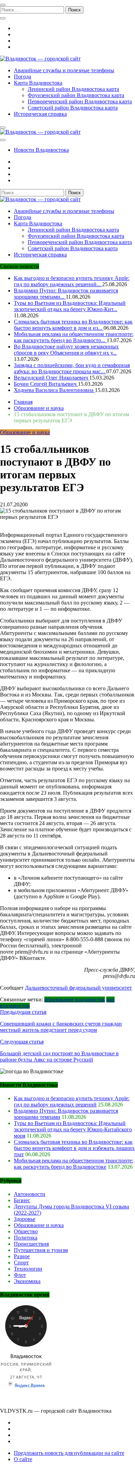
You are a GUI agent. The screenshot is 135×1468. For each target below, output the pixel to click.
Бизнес (22, 1200)
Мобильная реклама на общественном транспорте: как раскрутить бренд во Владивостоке (73, 1164)
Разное (22, 1256)
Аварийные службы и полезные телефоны (64, 70)
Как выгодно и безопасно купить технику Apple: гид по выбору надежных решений (71, 1101)
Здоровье (24, 1219)
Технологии (28, 1269)
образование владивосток (74, 999)
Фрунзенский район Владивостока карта (76, 95)
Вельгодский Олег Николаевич (51, 378)
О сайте (23, 1459)
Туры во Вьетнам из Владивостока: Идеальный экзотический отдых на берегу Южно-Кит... (70, 306)
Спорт (21, 1262)
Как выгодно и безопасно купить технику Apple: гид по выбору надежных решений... (71, 281)
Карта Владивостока (38, 83)
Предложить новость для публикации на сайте (69, 1453)
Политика (25, 1238)
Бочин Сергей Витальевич (46, 384)
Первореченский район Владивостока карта (80, 101)
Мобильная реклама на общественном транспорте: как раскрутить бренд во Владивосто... (73, 337)
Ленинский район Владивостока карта (73, 89)
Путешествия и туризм (41, 1250)
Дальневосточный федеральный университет (78, 988)
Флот (20, 1275)
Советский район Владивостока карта (73, 108)
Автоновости (29, 1194)
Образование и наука (25, 432)
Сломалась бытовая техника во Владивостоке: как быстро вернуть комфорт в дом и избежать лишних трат (74, 1148)
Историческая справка (40, 114)
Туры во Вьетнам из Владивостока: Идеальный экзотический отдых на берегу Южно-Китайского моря (73, 1129)
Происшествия (31, 1244)
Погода (22, 77)
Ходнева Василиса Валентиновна (54, 390)
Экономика (27, 1281)
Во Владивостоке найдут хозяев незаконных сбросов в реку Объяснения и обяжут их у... (66, 350)
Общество (26, 1231)
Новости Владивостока (41, 150)
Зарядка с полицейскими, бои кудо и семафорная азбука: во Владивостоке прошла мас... (72, 368)
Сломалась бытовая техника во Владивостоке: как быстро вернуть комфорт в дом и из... (73, 325)
